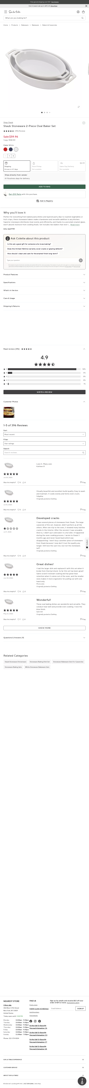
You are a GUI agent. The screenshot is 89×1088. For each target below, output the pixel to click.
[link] (83, 12)
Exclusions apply (73, 1003)
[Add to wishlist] (84, 123)
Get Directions (34, 1012)
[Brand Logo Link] (41, 12)
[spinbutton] (9, 156)
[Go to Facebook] (31, 1021)
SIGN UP (80, 1008)
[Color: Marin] (11, 149)
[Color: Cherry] (5, 149)
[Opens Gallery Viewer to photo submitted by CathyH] (8, 412)
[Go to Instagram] (35, 1021)
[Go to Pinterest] (39, 1021)
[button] (42, 112)
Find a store (33, 1005)
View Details (34, 1015)
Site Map (38, 1083)
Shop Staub (8, 122)
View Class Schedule (39, 1009)
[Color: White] (16, 149)
